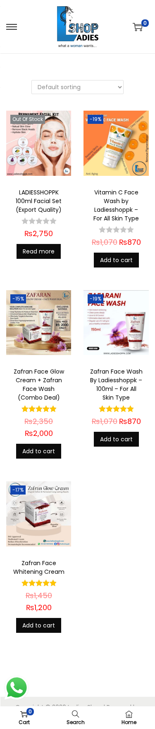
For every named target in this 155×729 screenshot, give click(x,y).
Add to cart (116, 260)
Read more (39, 251)
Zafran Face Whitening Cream (38, 567)
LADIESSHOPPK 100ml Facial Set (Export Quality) (39, 201)
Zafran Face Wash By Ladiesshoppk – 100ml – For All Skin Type (116, 384)
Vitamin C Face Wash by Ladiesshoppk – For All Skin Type (116, 205)
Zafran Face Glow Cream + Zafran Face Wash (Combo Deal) (39, 384)
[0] (138, 27)
